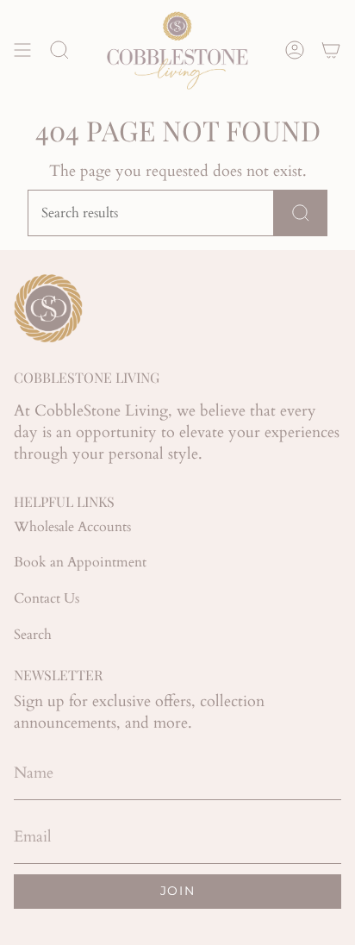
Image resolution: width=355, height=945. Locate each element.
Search (33, 634)
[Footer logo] (48, 308)
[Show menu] (22, 50)
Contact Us (46, 598)
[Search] (300, 213)
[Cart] (331, 50)
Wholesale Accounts (72, 526)
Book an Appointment (80, 562)
